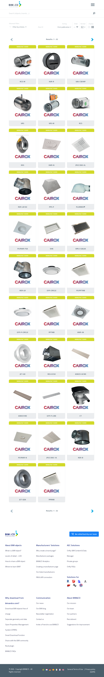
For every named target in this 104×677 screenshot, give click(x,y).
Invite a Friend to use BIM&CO (47, 624)
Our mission (71, 603)
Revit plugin (9, 645)
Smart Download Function (15, 635)
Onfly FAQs (71, 566)
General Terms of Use (75, 669)
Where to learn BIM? (13, 566)
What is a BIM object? (13, 550)
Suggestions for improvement (78, 624)
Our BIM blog (41, 608)
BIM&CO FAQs (10, 651)
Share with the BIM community (16, 640)
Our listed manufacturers (45, 572)
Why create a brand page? (46, 550)
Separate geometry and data (16, 619)
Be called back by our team (86, 534)
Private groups (72, 561)
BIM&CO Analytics (43, 561)
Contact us (40, 619)
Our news (40, 603)
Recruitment (71, 619)
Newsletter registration (45, 613)
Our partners (72, 613)
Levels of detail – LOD (13, 556)
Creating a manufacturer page (47, 566)
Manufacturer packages (45, 556)
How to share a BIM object (15, 561)
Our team (70, 608)
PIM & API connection (44, 577)
